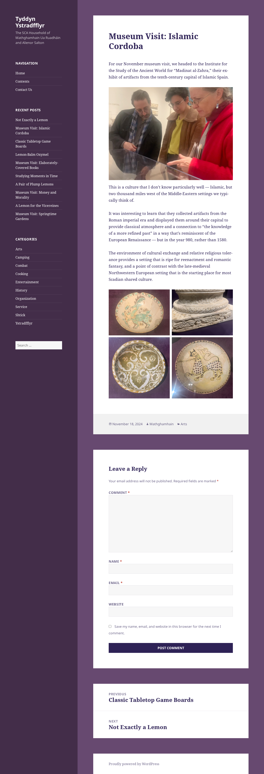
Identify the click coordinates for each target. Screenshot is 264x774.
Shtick (20, 315)
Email (116, 583)
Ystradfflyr (24, 323)
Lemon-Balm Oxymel (31, 154)
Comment (119, 492)
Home (20, 73)
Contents (22, 81)
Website (116, 604)
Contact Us (23, 89)
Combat (21, 265)
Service (21, 306)
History (21, 290)
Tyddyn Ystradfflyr (30, 22)
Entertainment (27, 282)
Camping (22, 257)
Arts (18, 249)
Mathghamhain (162, 424)
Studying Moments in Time (36, 176)
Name (115, 561)
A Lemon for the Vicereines (37, 205)
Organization (25, 298)
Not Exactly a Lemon (31, 120)
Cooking (21, 274)
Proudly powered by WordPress (134, 764)
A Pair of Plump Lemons (34, 184)
